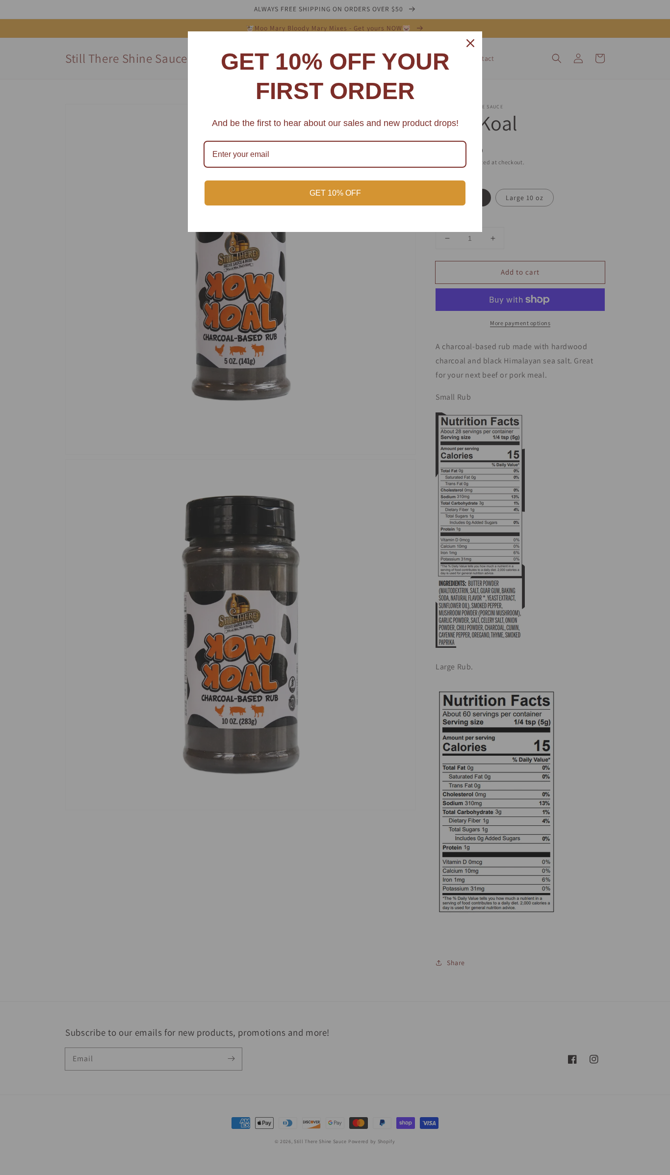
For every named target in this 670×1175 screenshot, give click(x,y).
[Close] (470, 43)
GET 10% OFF (335, 193)
